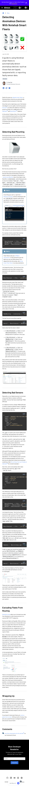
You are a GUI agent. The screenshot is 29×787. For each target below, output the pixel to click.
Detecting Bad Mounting (13, 131)
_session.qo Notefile (7, 177)
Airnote (4, 107)
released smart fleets (17, 97)
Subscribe (14, 762)
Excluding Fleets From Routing (12, 609)
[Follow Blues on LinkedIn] (11, 778)
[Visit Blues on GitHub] (7, 778)
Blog (8, 13)
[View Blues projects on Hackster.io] (21, 778)
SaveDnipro (13, 111)
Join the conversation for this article (14, 733)
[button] (20, 8)
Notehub (5, 78)
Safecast (4, 111)
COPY (24, 238)
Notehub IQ (14, 3)
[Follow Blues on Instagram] (18, 778)
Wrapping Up (8, 696)
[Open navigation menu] (2, 8)
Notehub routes (6, 614)
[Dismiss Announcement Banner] (26, 3)
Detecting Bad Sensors (12, 392)
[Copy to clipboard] (6, 88)
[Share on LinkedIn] (3, 88)
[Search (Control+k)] (15, 7)
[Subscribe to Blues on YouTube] (14, 778)
